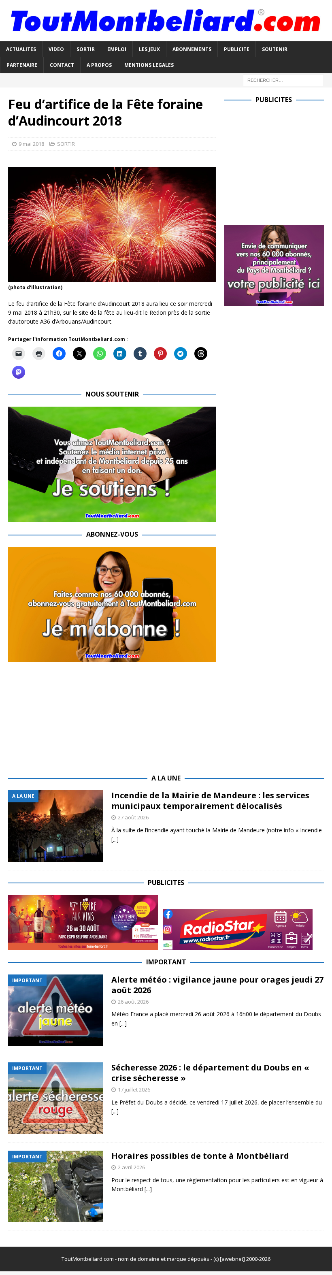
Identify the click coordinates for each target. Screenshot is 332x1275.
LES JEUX (149, 49)
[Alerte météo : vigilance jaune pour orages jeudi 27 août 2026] (55, 1010)
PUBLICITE (236, 49)
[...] (115, 839)
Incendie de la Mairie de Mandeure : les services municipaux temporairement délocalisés (210, 800)
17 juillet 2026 (134, 1089)
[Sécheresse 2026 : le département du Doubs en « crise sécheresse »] (55, 1098)
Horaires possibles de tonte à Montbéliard (200, 1155)
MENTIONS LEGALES (149, 65)
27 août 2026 (133, 817)
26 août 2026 (133, 1001)
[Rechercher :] (283, 79)
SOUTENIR (274, 49)
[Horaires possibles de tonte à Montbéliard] (55, 1186)
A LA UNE (166, 778)
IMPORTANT (166, 961)
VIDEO (56, 49)
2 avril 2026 (131, 1167)
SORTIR (86, 49)
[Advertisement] (278, 162)
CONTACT (62, 65)
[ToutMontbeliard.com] (166, 37)
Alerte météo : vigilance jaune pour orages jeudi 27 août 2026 (217, 985)
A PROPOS (99, 65)
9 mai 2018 (31, 143)
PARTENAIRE (21, 65)
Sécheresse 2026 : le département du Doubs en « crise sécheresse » (210, 1072)
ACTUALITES (21, 49)
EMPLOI (116, 49)
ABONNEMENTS (191, 49)
